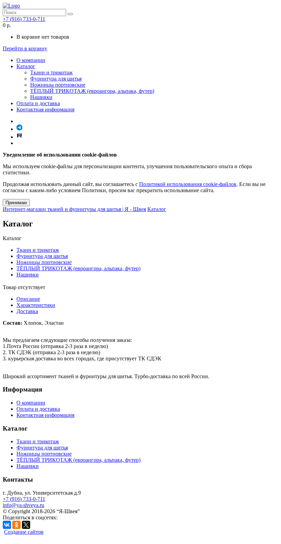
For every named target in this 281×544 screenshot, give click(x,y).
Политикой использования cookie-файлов (187, 184)
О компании (30, 60)
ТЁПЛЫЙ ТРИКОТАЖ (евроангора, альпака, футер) (92, 91)
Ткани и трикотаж (51, 72)
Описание (28, 299)
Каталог (25, 66)
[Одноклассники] (16, 525)
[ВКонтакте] (7, 525)
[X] (26, 525)
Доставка (27, 311)
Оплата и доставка (38, 103)
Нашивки (41, 97)
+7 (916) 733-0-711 (24, 19)
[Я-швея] (11, 6)
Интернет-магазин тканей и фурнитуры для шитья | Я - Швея (74, 209)
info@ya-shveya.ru (23, 505)
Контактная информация (45, 109)
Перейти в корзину (25, 48)
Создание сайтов (24, 532)
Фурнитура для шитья (56, 79)
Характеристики (35, 305)
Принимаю (16, 202)
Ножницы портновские (57, 85)
